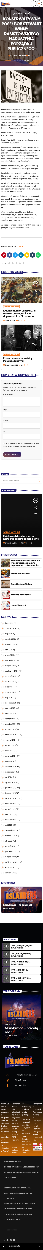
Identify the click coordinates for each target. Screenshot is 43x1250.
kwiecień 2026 (10, 639)
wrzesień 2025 (10, 676)
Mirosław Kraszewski (21, 573)
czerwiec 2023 (10, 820)
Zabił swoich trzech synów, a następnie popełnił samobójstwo (21, 537)
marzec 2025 (10, 708)
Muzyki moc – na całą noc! (17, 905)
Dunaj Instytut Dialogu (21, 584)
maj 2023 (8, 825)
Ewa (21, 246)
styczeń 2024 (10, 782)
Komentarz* (8, 395)
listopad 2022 (10, 857)
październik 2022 (11, 862)
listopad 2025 (10, 666)
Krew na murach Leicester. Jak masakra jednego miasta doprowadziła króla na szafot (19, 313)
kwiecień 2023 (10, 830)
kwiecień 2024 (10, 767)
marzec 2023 (10, 836)
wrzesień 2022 (10, 867)
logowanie (12, 1230)
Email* (5, 421)
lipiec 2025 (9, 687)
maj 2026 (8, 634)
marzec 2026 (10, 644)
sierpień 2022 (10, 873)
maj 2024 (8, 761)
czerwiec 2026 (10, 628)
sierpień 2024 (10, 745)
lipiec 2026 (9, 623)
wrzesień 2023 (10, 804)
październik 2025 (11, 671)
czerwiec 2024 (10, 756)
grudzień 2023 (10, 788)
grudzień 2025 (10, 660)
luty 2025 (8, 713)
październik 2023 (11, 798)
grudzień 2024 (10, 724)
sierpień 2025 (10, 681)
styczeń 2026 (10, 655)
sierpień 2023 (10, 809)
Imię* (5, 410)
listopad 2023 (10, 793)
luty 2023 (8, 841)
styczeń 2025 (10, 719)
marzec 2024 (10, 772)
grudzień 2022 (10, 851)
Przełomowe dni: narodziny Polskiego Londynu (17, 360)
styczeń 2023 (10, 846)
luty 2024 (8, 777)
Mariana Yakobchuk (21, 594)
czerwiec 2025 (10, 692)
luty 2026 (8, 650)
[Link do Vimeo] (6, 3)
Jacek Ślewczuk (18, 605)
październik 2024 (11, 735)
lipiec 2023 (9, 814)
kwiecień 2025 (10, 703)
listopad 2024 (10, 729)
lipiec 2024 (9, 751)
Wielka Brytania (21, 13)
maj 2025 (8, 697)
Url (4, 432)
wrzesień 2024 (10, 740)
